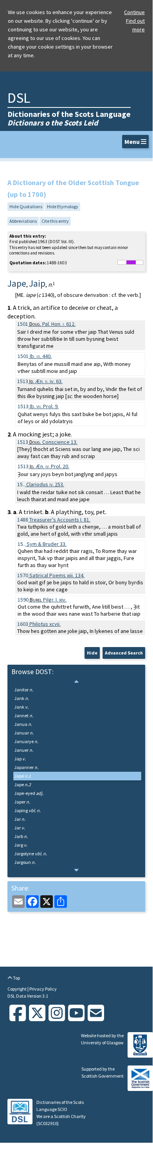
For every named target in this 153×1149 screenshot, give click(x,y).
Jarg (20, 845)
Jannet (23, 715)
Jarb (21, 836)
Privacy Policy (43, 989)
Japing (27, 810)
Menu (132, 141)
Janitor (23, 690)
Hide (92, 653)
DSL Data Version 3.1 (27, 996)
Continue (134, 12)
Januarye (26, 741)
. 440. (41, 356)
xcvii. (45, 623)
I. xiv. (48, 599)
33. (47, 543)
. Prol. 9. (44, 406)
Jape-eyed (28, 793)
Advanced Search (124, 653)
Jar (19, 819)
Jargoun (25, 862)
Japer (22, 802)
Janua (23, 724)
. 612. (52, 323)
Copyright (17, 989)
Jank (21, 698)
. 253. (45, 484)
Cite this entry (55, 221)
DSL (18, 98)
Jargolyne (30, 853)
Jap (20, 759)
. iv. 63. (46, 381)
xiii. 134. (57, 575)
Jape (22, 776)
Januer (23, 750)
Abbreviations (23, 221)
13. (53, 441)
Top (16, 978)
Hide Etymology (62, 206)
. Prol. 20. (49, 466)
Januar (24, 733)
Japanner (26, 767)
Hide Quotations (25, 206)
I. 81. (59, 519)
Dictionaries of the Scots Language (69, 118)
